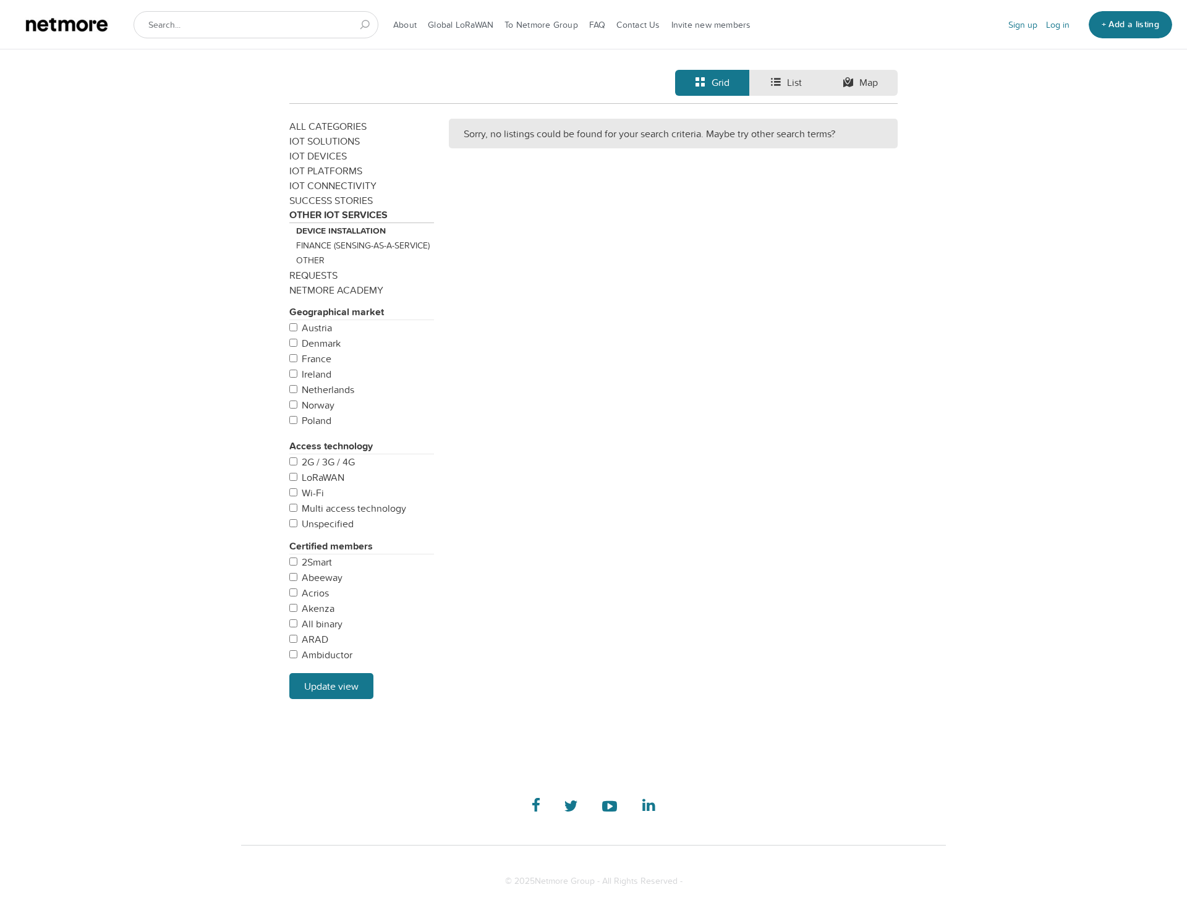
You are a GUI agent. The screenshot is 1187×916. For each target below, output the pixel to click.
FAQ (597, 25)
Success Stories (331, 200)
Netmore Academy (336, 290)
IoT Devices (318, 156)
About (405, 25)
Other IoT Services (338, 215)
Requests (313, 275)
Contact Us (638, 25)
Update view (331, 686)
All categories (328, 126)
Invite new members (711, 25)
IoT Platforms (325, 170)
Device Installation (341, 230)
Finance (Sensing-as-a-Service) (363, 245)
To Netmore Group (541, 25)
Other (310, 260)
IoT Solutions (324, 141)
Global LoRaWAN (460, 25)
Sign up (1022, 25)
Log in (1058, 25)
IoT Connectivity (333, 185)
